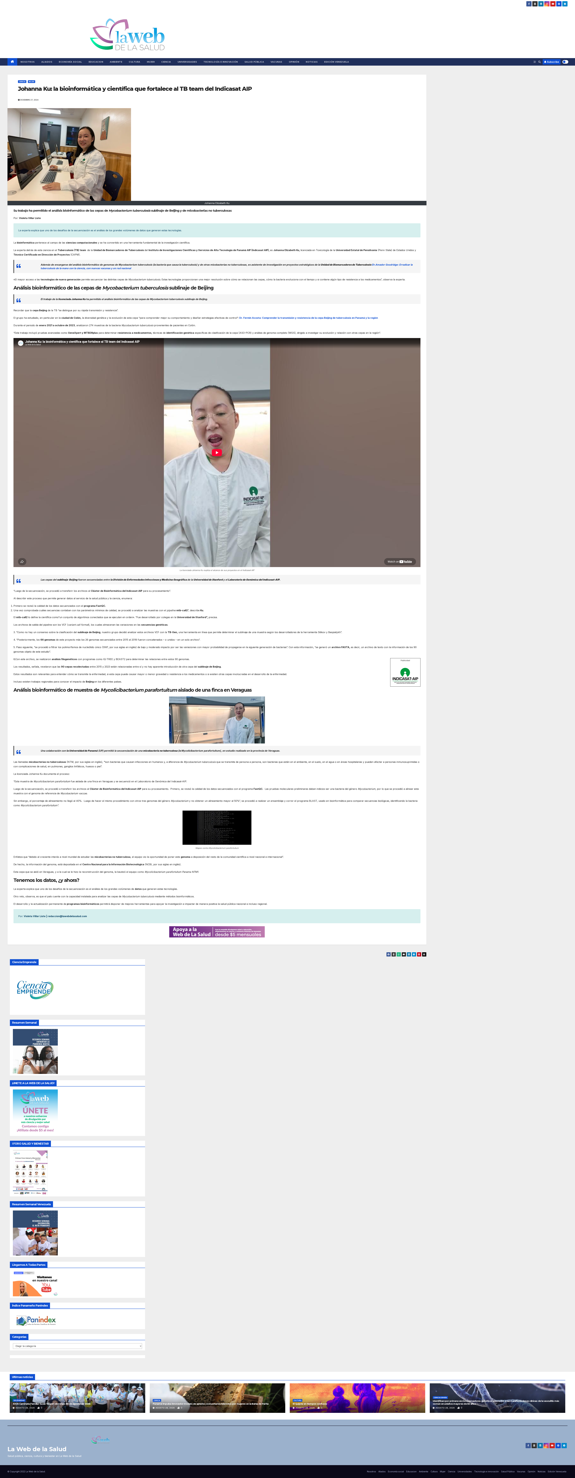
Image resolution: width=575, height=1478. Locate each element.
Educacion (96, 62)
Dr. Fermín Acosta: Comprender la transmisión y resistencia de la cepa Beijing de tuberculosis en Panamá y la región (308, 317)
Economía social (70, 62)
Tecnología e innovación (220, 62)
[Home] (12, 62)
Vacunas (276, 62)
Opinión (294, 62)
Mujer (151, 62)
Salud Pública (254, 62)
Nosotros (28, 62)
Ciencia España (440, 1397)
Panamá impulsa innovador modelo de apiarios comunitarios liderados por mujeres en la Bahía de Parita (210, 1403)
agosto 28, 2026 (25, 1408)
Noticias (312, 62)
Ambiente (116, 62)
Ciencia (166, 62)
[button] (539, 61)
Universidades (187, 62)
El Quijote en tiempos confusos (310, 1403)
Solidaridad (19, 1400)
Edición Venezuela (336, 62)
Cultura (134, 62)
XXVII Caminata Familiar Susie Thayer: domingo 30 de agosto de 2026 (51, 1403)
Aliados (46, 62)
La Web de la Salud (36, 1449)
